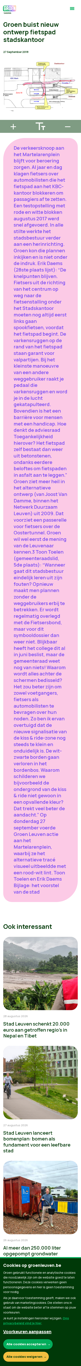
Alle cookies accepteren (26, 1344)
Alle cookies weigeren (24, 1356)
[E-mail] (6, 117)
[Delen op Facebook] (6, 93)
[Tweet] (6, 105)
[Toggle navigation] (72, 10)
